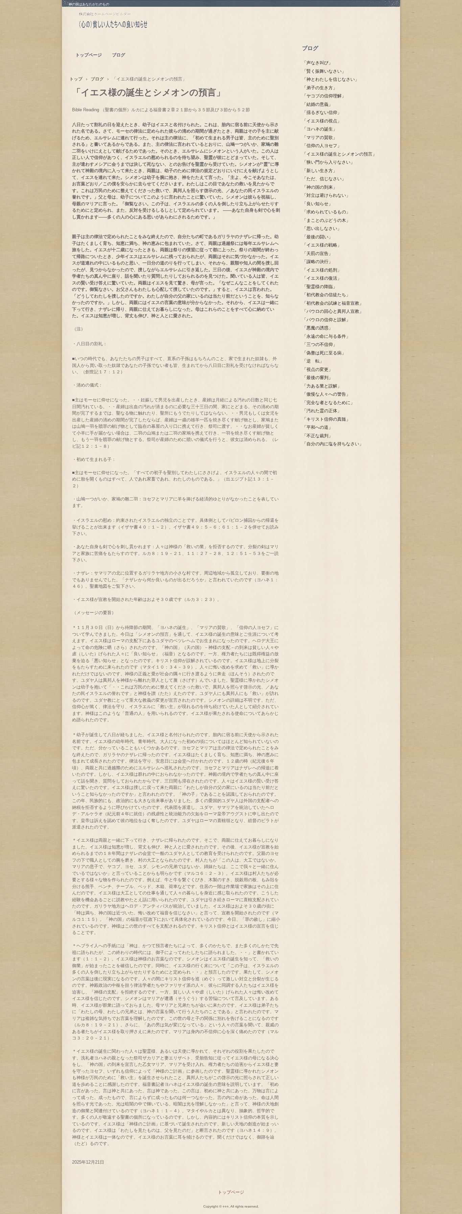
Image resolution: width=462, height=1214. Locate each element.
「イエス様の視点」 (322, 120)
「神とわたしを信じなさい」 (330, 79)
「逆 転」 (313, 361)
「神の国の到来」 (319, 187)
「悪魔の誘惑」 (317, 327)
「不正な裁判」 (317, 435)
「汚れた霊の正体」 (322, 410)
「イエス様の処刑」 (322, 270)
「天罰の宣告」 (317, 253)
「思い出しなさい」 (322, 228)
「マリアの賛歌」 (319, 137)
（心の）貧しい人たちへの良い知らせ (129, 22)
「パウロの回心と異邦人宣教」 (333, 311)
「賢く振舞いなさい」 (324, 71)
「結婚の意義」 (317, 104)
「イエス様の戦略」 (322, 245)
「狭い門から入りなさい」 (328, 162)
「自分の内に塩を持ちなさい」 (333, 443)
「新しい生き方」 (319, 170)
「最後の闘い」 (317, 236)
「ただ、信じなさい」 (324, 178)
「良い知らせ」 (317, 203)
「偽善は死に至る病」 (324, 352)
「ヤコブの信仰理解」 (324, 95)
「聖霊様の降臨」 (319, 286)
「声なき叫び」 (317, 62)
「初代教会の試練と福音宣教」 (333, 303)
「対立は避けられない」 (326, 195)
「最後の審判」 (317, 377)
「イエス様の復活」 (322, 278)
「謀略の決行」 (317, 261)
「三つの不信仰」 (319, 344)
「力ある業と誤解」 (322, 386)
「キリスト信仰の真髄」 (326, 419)
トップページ (88, 54)
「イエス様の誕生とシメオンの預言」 (339, 154)
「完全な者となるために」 (328, 402)
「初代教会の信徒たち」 (326, 294)
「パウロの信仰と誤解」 (326, 319)
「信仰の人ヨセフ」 (322, 145)
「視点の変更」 (317, 369)
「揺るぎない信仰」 (322, 112)
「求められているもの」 (326, 211)
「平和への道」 (317, 427)
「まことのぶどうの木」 (326, 220)
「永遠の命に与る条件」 (326, 336)
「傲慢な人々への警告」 (326, 394)
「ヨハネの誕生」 (319, 129)
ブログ (118, 54)
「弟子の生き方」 (319, 87)
